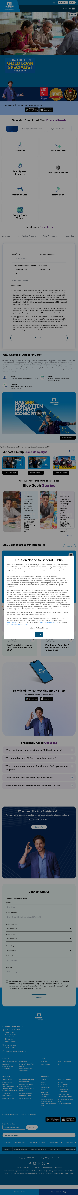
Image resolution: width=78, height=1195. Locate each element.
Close (39, 634)
